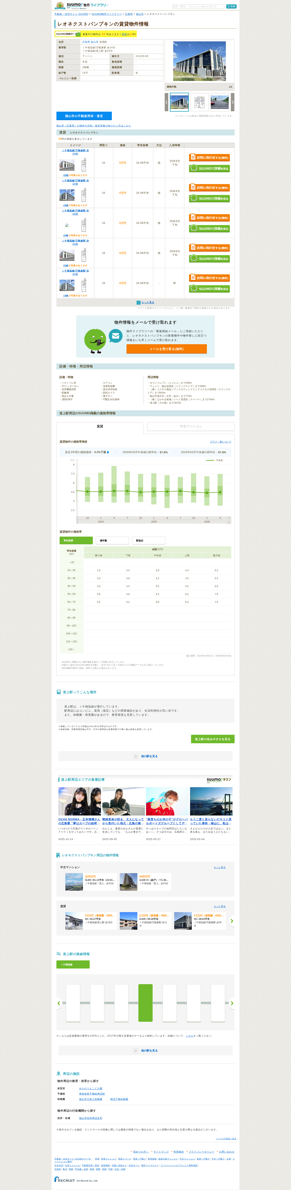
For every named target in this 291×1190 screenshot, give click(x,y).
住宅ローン (134, 1165)
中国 (110, 1169)
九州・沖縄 (119, 1169)
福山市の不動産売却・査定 (84, 116)
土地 (228, 1159)
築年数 (103, 540)
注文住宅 (58, 1165)
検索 (233, 6)
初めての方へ (141, 1151)
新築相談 (105, 1165)
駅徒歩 (139, 540)
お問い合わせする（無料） (209, 157)
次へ (232, 1003)
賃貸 (124, 34)
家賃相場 (152, 1159)
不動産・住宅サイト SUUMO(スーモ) (72, 1159)
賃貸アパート (124, 1159)
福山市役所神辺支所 (90, 1118)
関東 (71, 1169)
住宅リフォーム (72, 1165)
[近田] (218, 1003)
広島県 (129, 14)
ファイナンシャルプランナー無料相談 (179, 1165)
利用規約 (179, 1151)
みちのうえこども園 (90, 1088)
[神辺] (97, 1003)
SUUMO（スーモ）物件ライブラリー (81, 5)
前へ (59, 1003)
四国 (104, 1169)
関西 (98, 1169)
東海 (92, 1169)
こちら (189, 1035)
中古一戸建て (218, 1159)
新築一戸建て (203, 1159)
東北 (65, 1169)
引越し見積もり (119, 1165)
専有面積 (68, 540)
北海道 (57, 1169)
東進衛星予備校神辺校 (92, 1093)
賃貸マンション (108, 1159)
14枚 (65, 295)
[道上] (145, 1003)
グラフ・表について (220, 441)
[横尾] (73, 1003)
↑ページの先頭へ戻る (226, 1139)
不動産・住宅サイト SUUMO (71, 14)
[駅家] (194, 1003)
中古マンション (187, 1159)
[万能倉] (170, 1003)
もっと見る (220, 867)
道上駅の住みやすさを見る (213, 739)
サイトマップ (161, 1151)
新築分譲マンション (168, 1159)
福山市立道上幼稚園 (90, 1099)
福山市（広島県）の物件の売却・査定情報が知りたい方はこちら (93, 125)
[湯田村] (121, 1003)
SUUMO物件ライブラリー (106, 14)
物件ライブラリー (150, 1165)
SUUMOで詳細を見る (209, 168)
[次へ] (232, 921)
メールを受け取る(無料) (167, 349)
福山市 (140, 14)
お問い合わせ (227, 1151)
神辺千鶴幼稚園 (119, 1099)
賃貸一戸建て (139, 1159)
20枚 (65, 175)
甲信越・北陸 (81, 1169)
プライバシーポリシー (201, 1151)
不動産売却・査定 (90, 1165)
